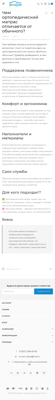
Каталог (7, 303)
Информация (9, 335)
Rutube (44, 373)
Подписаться (44, 291)
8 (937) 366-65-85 (28, 351)
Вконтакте (11, 373)
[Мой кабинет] (45, 4)
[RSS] (46, 13)
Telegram (24, 373)
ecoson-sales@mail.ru (29, 356)
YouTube (31, 373)
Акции (5, 309)
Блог (5, 322)
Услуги (6, 316)
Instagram (17, 373)
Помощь (7, 342)
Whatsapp (37, 373)
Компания (7, 329)
